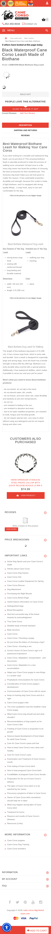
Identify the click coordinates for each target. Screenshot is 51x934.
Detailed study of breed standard (21, 626)
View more (11, 529)
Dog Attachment (14, 589)
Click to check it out (25, 109)
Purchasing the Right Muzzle (19, 593)
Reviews (25, 135)
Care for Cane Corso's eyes (19, 755)
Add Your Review (27, 113)
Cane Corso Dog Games (17, 573)
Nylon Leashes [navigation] (29, 38)
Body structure (13, 630)
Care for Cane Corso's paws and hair (23, 743)
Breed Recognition (15, 610)
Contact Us (31, 24)
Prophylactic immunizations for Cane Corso (25, 680)
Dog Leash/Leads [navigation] (16, 38)
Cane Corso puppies (16, 840)
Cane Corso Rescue (16, 585)
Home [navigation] (6, 38)
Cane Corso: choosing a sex (19, 646)
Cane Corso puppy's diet (17, 702)
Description (25, 125)
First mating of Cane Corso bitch (21, 766)
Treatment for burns (15, 812)
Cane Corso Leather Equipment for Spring (25, 581)
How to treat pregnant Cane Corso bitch (24, 770)
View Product (28, 496)
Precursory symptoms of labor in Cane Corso (26, 793)
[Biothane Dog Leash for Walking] (25, 322)
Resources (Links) (15, 823)
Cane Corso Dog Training (18, 844)
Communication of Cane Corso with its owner (26, 691)
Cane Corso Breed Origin (18, 598)
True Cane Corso (14, 621)
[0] (44, 21)
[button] (46, 30)
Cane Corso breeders (16, 849)
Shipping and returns (25, 130)
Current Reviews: (9, 113)
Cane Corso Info (14, 577)
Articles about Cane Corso (18, 569)
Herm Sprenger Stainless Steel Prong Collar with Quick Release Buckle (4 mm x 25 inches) (25, 483)
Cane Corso (12, 634)
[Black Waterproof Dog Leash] (25, 219)
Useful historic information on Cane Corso (25, 602)
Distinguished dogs (15, 606)
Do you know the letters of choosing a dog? (25, 642)
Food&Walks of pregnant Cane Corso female (26, 774)
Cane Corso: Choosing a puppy (20, 638)
